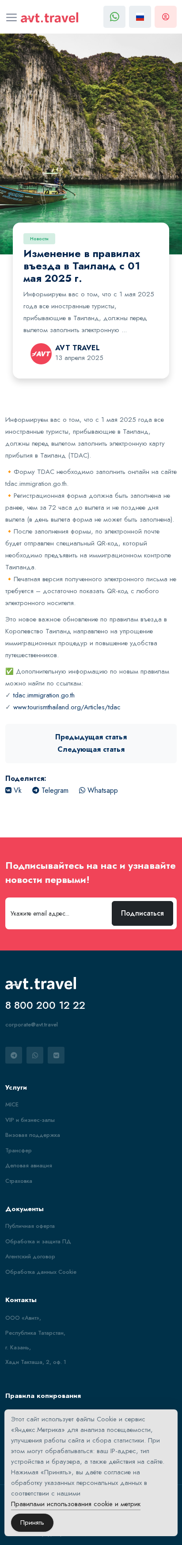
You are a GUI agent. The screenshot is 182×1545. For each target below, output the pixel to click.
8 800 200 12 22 (45, 1005)
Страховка (18, 1181)
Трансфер (18, 1150)
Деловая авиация (28, 1165)
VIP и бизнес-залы (30, 1120)
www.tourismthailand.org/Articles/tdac (67, 707)
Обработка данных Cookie (40, 1272)
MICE (12, 1104)
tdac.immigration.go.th (44, 695)
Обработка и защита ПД (38, 1241)
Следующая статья (91, 749)
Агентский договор (30, 1256)
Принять (32, 1522)
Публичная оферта (30, 1226)
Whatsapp (101, 790)
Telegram (53, 790)
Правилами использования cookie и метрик (75, 1504)
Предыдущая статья (91, 737)
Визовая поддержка (32, 1135)
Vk (16, 790)
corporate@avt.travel (31, 1024)
